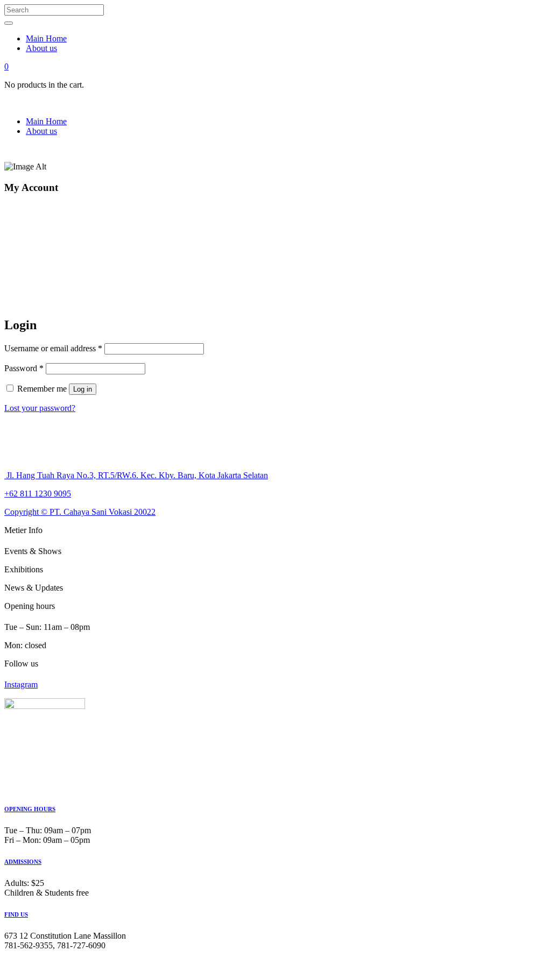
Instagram (21, 684)
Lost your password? (39, 408)
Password (24, 368)
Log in (82, 389)
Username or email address (53, 348)
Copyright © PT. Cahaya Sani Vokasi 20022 (80, 511)
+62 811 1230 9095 (37, 493)
